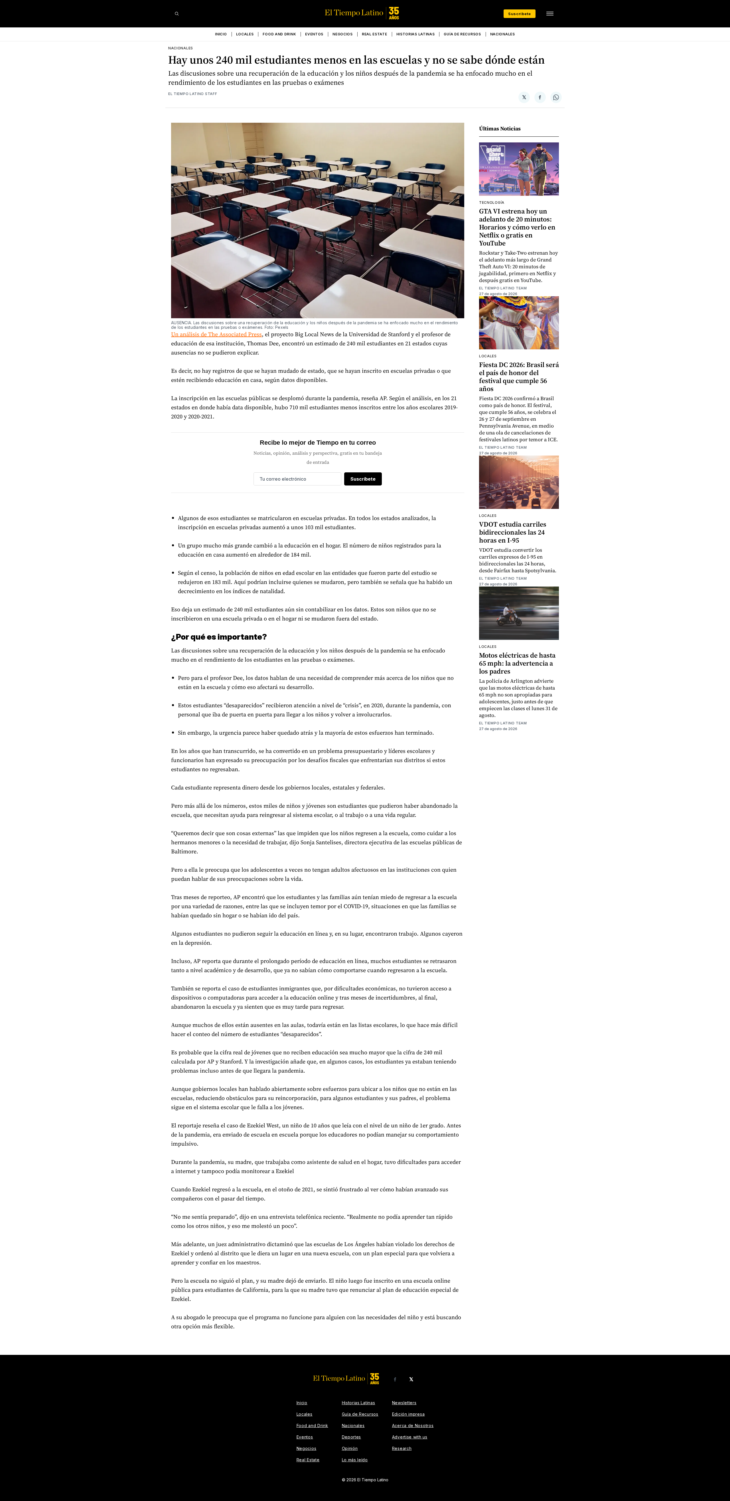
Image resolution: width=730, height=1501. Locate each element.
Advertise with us (409, 1436)
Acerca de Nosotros (413, 1425)
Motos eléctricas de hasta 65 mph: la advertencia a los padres (517, 663)
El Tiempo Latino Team (503, 288)
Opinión (350, 1448)
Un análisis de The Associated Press (216, 334)
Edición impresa (408, 1414)
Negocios (342, 34)
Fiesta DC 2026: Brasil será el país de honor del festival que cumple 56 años (519, 376)
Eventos (314, 34)
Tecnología (491, 202)
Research (402, 1448)
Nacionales (502, 34)
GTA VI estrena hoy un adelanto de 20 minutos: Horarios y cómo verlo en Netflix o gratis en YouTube (517, 227)
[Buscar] (177, 13)
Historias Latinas (415, 34)
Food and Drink (279, 34)
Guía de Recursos (462, 34)
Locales (245, 34)
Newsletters (404, 1402)
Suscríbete (519, 13)
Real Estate (374, 34)
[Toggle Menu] (549, 14)
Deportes (351, 1436)
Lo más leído (355, 1459)
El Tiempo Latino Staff (192, 94)
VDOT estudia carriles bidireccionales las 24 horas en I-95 (512, 532)
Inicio (221, 34)
